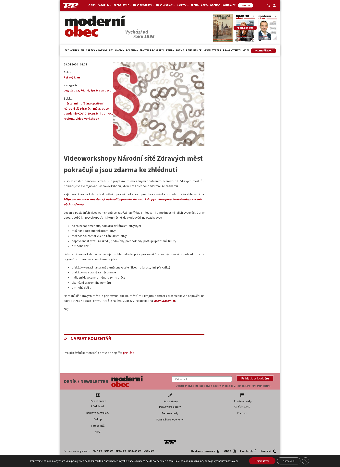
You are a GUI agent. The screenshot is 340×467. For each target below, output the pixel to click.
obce (105, 108)
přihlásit (129, 353)
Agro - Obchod (211, 5)
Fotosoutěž (97, 425)
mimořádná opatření (88, 103)
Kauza (170, 50)
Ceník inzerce (242, 406)
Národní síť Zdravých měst (82, 108)
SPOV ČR (120, 451)
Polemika (132, 50)
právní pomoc (102, 113)
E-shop (98, 419)
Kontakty (229, 5)
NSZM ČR (148, 451)
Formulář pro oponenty (170, 419)
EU (82, 50)
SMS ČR (109, 451)
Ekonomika (72, 50)
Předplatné (97, 406)
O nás (92, 5)
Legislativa (116, 50)
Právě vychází (232, 50)
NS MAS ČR (134, 451)
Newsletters (212, 50)
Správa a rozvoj (96, 50)
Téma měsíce (193, 50)
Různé (180, 50)
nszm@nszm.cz (164, 301)
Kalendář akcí (263, 50)
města (68, 103)
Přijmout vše (262, 461)
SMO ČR (97, 451)
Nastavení (289, 461)
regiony (69, 118)
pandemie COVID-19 (77, 113)
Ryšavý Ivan (72, 77)
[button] (255, 378)
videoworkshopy (87, 118)
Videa (246, 50)
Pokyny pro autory (170, 406)
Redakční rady (170, 413)
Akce (98, 432)
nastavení (232, 461)
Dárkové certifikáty (97, 413)
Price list (242, 413)
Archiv (195, 5)
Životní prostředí (152, 50)
